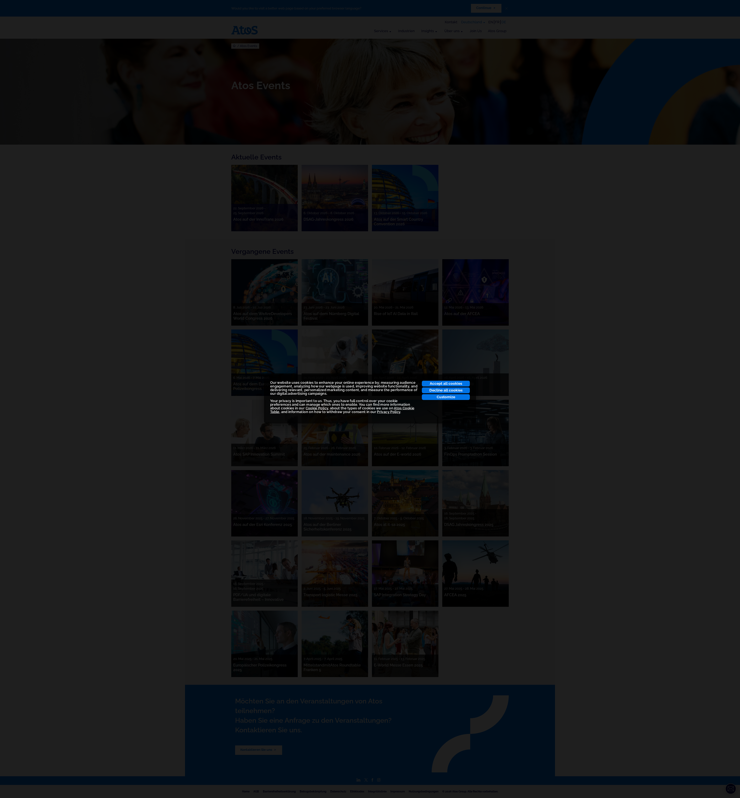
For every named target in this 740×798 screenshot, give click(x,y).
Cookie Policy (317, 408)
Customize (446, 397)
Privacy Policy (388, 412)
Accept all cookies (446, 383)
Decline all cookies (445, 390)
